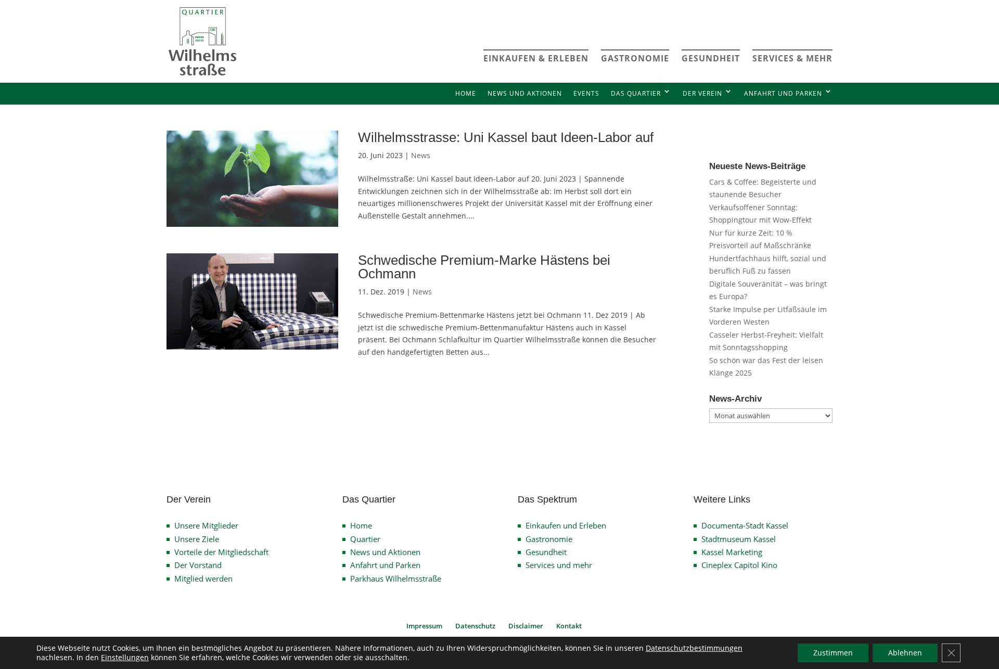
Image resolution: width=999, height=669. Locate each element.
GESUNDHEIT (711, 58)
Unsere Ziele (196, 539)
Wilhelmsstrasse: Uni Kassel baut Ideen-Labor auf (506, 137)
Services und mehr (559, 565)
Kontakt (569, 626)
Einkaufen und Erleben (566, 525)
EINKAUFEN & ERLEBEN (535, 58)
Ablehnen (905, 653)
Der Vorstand (198, 565)
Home (465, 93)
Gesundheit (546, 552)
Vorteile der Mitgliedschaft (221, 552)
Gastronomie (549, 539)
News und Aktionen (525, 93)
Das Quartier (636, 93)
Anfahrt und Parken (783, 93)
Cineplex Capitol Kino (739, 565)
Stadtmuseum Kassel (738, 539)
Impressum (424, 626)
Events (586, 93)
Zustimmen (833, 653)
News (420, 155)
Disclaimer (525, 626)
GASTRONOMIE (635, 58)
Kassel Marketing (731, 552)
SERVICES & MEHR (792, 58)
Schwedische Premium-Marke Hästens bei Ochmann (484, 266)
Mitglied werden (203, 578)
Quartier (365, 539)
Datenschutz (475, 626)
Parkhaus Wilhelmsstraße (395, 578)
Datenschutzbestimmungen (694, 648)
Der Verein (702, 93)
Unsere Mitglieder (206, 525)
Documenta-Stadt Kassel (744, 525)
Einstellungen (125, 657)
